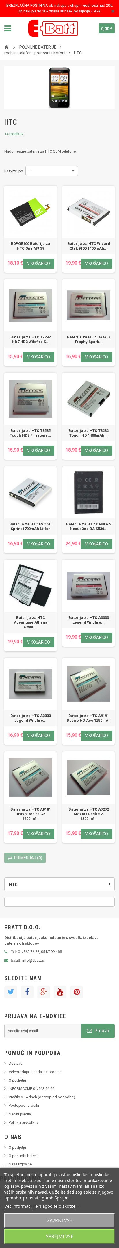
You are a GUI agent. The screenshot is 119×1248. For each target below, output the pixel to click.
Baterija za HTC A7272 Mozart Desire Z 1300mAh (88, 814)
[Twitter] (10, 992)
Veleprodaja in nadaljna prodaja (35, 1072)
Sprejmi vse (59, 1236)
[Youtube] (60, 992)
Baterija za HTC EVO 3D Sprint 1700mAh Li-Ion (30, 526)
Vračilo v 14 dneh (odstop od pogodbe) (42, 1097)
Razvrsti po (13, 171)
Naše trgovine (20, 1164)
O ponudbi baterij (23, 1156)
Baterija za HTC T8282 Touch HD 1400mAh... (88, 432)
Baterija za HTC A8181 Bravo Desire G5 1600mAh (30, 814)
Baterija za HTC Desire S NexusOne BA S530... (88, 526)
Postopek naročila (24, 1105)
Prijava (101, 1030)
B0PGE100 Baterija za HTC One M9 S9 (30, 245)
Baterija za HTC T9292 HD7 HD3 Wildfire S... (30, 339)
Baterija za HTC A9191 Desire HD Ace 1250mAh (89, 718)
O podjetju (17, 1080)
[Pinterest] (76, 992)
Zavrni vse (59, 1220)
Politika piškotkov (23, 1122)
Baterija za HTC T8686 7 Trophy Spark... (88, 339)
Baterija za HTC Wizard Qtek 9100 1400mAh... (88, 245)
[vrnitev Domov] (6, 47)
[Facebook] (27, 992)
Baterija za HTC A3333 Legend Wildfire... (88, 619)
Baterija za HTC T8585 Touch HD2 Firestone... (30, 432)
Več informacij (18, 1206)
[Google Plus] (43, 992)
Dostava (16, 1063)
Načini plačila (20, 1114)
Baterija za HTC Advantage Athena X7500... (30, 622)
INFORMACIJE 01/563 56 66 (31, 1088)
